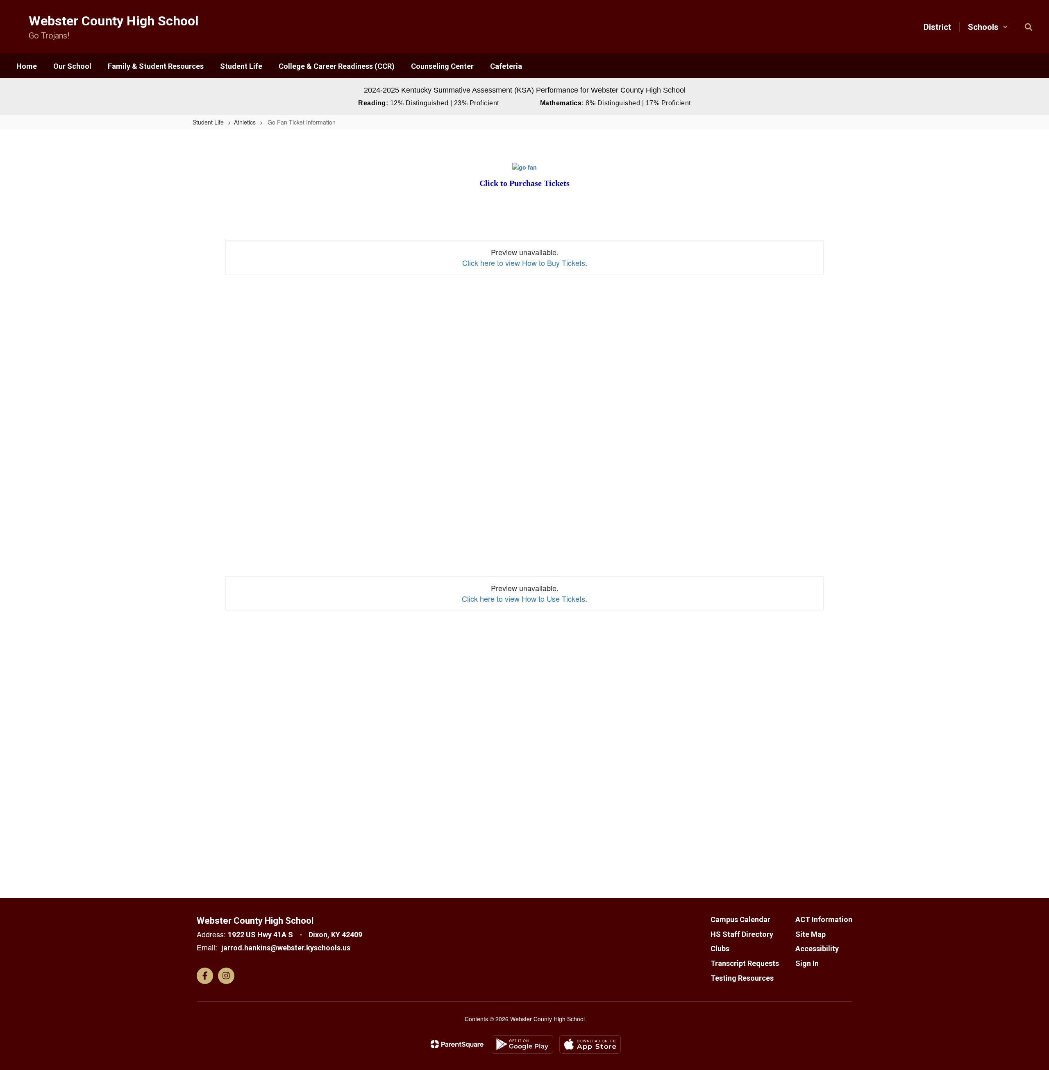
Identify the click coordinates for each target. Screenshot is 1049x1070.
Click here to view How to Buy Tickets (523, 262)
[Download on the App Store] (590, 1044)
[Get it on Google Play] (522, 1044)
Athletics (245, 122)
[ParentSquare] (457, 1044)
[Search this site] (1028, 27)
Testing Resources (742, 978)
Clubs (720, 948)
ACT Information (823, 919)
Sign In (807, 963)
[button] (988, 27)
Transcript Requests (745, 963)
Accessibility (817, 948)
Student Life (208, 122)
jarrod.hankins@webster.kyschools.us (285, 947)
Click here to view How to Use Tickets (523, 598)
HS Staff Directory (742, 934)
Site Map (810, 934)
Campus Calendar (740, 919)
